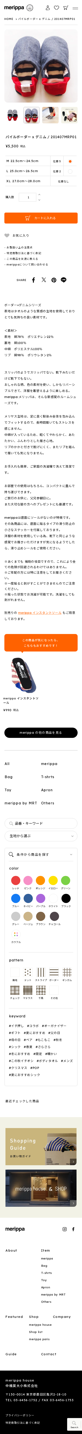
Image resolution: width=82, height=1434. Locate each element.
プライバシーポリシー (19, 1415)
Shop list (35, 1332)
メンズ (68, 1061)
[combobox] (41, 823)
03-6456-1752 (25, 1400)
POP (36, 1068)
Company (62, 1317)
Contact (49, 1354)
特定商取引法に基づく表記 (22, 1422)
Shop (34, 1317)
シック (16, 1047)
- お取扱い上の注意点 (18, 247)
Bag (9, 777)
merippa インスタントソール (39, 613)
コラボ (34, 1026)
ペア (29, 1040)
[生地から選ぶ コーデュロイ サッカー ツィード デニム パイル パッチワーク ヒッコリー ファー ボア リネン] (41, 836)
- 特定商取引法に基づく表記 (22, 253)
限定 (39, 1054)
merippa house (40, 1324)
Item (45, 1250)
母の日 (16, 1040)
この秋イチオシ (22, 1061)
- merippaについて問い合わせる (26, 264)
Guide (11, 1354)
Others (47, 803)
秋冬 (59, 1040)
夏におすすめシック (25, 1075)
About (11, 1250)
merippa (49, 764)
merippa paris (39, 1339)
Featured (14, 1317)
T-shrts (47, 777)
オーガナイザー (55, 1026)
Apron (47, 790)
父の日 (55, 1033)
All (7, 764)
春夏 (29, 1047)
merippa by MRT (21, 803)
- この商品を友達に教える (21, 258)
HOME (8, 19)
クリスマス (19, 1068)
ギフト (16, 1033)
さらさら (44, 1047)
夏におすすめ (35, 1033)
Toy (8, 790)
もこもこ (44, 1040)
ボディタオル (48, 1061)
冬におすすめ (20, 1054)
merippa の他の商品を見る (41, 732)
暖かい (52, 1054)
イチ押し (17, 1026)
